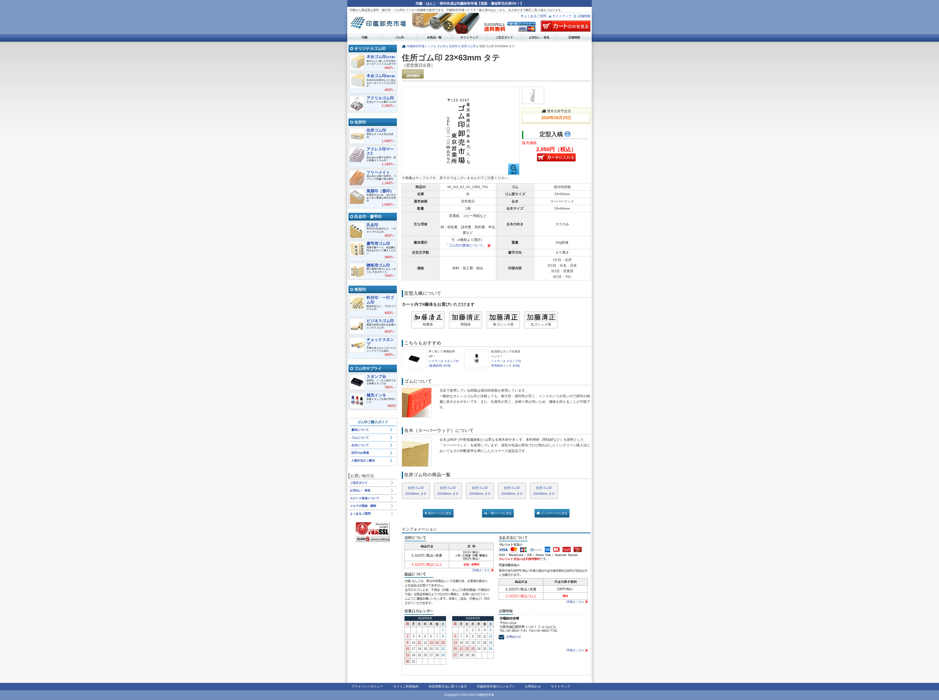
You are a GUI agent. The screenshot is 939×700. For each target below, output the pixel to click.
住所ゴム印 (468, 46)
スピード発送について (364, 498)
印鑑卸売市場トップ (420, 46)
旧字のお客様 (360, 452)
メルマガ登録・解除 (363, 505)
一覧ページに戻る (500, 513)
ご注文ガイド (504, 37)
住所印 (453, 46)
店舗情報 (584, 16)
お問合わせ (533, 686)
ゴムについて (360, 437)
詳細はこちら (481, 570)
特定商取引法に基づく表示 (448, 686)
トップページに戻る (554, 513)
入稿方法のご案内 (363, 460)
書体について (360, 429)
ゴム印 (399, 37)
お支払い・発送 (539, 37)
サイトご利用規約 (406, 686)
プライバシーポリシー (367, 686)
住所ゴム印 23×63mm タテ (416, 491)
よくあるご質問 (535, 16)
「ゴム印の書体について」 (465, 245)
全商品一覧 (434, 37)
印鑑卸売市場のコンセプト (496, 686)
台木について (360, 445)
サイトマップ (561, 16)
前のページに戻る (440, 513)
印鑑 (365, 37)
